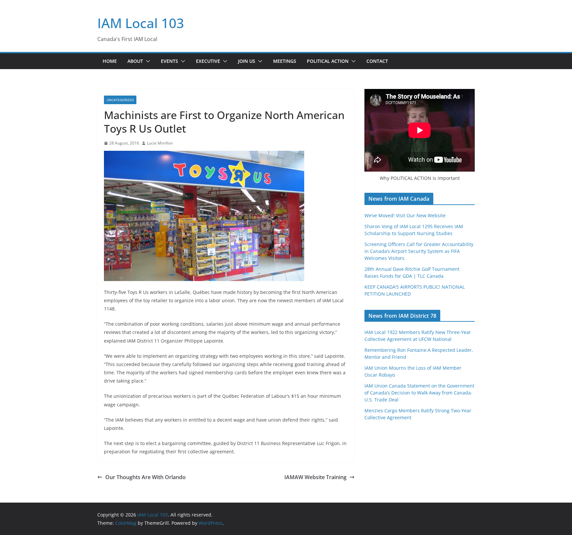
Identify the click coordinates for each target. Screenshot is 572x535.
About (135, 61)
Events (169, 61)
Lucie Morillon (160, 143)
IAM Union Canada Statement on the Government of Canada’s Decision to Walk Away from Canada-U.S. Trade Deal (419, 393)
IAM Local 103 (140, 23)
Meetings (284, 61)
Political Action (328, 61)
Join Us (246, 61)
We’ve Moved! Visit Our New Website (405, 215)
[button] (146, 61)
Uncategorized (120, 100)
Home (110, 61)
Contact (377, 61)
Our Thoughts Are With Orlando (145, 477)
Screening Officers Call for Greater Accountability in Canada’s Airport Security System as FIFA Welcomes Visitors (418, 251)
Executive (208, 61)
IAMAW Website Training (315, 477)
